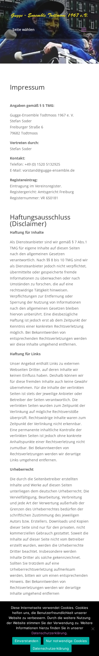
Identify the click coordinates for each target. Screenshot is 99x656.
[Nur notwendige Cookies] (92, 628)
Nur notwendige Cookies (66, 641)
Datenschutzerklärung (49, 633)
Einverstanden (26, 641)
